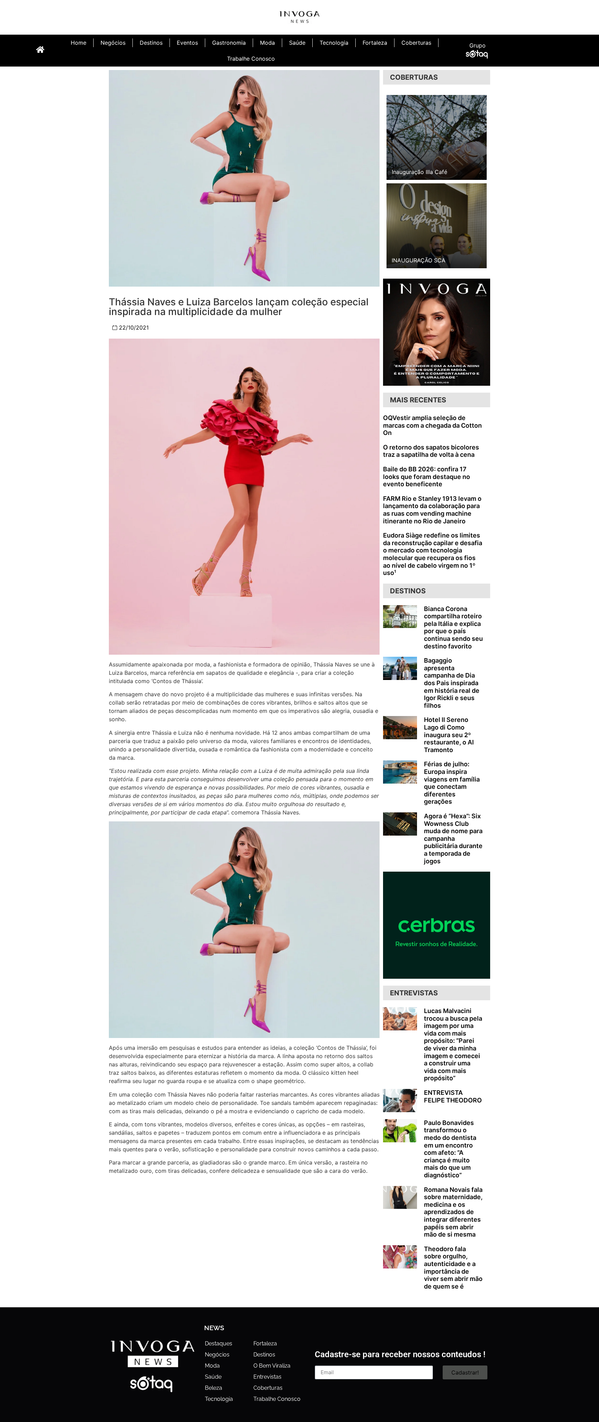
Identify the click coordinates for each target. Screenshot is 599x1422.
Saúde (297, 42)
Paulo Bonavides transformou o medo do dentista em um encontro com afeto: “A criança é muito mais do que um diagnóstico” (450, 1149)
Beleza (213, 1388)
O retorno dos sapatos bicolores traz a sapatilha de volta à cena (431, 451)
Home (78, 42)
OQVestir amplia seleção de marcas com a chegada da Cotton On (432, 425)
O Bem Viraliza (271, 1365)
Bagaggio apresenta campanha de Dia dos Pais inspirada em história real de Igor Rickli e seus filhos (451, 683)
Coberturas (416, 42)
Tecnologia (334, 42)
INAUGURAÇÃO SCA (418, 260)
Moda (267, 42)
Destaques (218, 1343)
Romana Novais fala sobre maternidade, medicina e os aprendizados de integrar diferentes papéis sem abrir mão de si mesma (453, 1212)
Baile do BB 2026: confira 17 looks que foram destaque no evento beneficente (426, 476)
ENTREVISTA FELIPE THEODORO (453, 1096)
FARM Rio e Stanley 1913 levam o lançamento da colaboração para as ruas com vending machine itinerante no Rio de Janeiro (432, 510)
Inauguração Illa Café (419, 171)
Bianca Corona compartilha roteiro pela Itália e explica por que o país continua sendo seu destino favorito (453, 627)
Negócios (113, 42)
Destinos (151, 42)
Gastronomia (229, 42)
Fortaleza (375, 42)
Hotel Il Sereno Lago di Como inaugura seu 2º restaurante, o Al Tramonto (449, 734)
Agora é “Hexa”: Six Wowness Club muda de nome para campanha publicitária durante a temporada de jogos (453, 838)
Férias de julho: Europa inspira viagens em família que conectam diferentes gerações (452, 782)
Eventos (187, 42)
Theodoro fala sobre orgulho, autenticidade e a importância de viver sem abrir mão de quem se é (453, 1267)
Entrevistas (267, 1376)
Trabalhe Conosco (251, 58)
